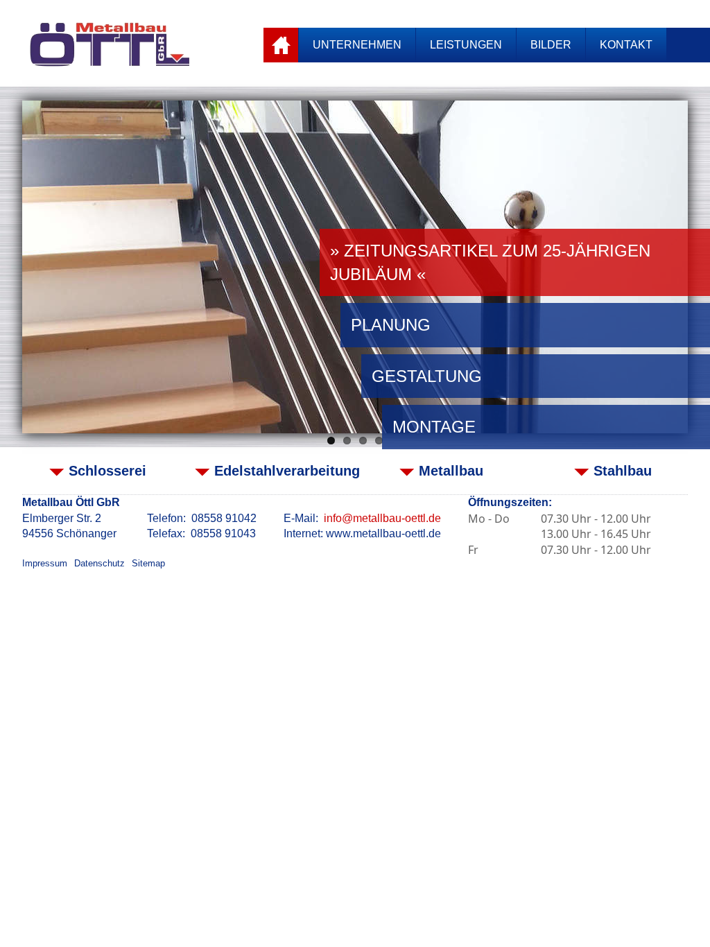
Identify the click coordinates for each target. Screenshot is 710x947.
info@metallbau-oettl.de (382, 518)
